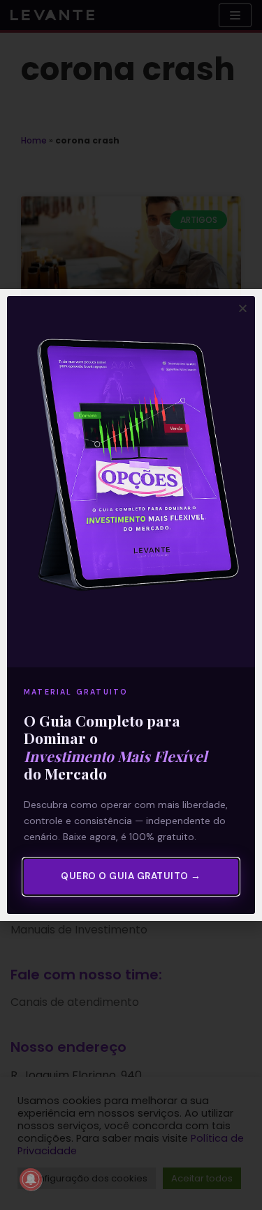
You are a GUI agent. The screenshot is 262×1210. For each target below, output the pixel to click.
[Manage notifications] (31, 1179)
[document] (131, 605)
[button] (243, 308)
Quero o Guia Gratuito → (131, 876)
